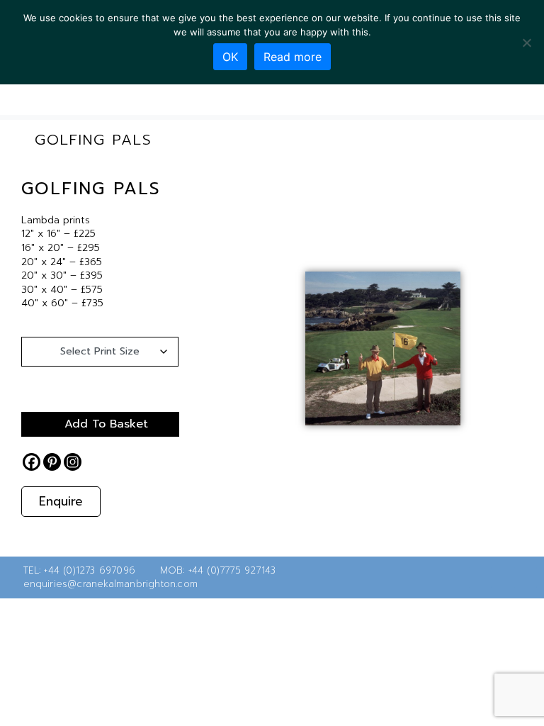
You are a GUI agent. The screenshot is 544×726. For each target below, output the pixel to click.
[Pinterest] (52, 462)
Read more (293, 57)
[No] (526, 42)
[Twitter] (480, 577)
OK (230, 57)
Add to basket (106, 423)
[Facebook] (31, 462)
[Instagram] (72, 462)
